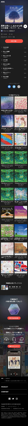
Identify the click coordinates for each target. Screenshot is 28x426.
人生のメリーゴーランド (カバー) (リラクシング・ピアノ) (7, 165)
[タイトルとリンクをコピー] (18, 86)
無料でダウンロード (14, 346)
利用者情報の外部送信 (5, 408)
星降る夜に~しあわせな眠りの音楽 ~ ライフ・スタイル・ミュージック (16, 380)
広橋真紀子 (12, 31)
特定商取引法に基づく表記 (18, 408)
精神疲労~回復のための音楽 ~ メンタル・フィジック (7, 111)
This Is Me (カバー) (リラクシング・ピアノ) (7, 184)
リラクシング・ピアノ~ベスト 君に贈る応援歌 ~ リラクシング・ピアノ (21, 148)
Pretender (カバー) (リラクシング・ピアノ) (21, 184)
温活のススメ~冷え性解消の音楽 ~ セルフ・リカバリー (7, 275)
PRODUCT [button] (4, 387)
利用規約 (3, 406)
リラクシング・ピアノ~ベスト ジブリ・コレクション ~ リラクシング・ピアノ (20, 257)
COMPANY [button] (4, 392)
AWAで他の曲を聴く (14, 318)
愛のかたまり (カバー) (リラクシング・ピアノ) (7, 202)
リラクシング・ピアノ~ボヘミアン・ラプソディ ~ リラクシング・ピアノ (20, 221)
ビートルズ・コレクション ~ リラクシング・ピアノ (20, 275)
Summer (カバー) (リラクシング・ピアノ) (21, 165)
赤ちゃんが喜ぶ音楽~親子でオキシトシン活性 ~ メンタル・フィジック (20, 129)
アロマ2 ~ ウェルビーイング (7, 219)
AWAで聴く (14, 41)
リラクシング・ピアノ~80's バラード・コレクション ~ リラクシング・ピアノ (20, 111)
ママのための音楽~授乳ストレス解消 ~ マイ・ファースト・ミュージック (7, 257)
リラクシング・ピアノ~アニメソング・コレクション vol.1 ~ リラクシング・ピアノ (7, 148)
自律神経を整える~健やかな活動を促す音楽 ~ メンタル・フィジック (20, 239)
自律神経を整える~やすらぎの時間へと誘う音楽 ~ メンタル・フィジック (7, 239)
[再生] (25, 26)
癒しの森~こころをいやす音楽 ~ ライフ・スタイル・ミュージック (21, 202)
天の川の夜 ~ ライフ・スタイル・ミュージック (7, 129)
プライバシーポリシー (12, 406)
